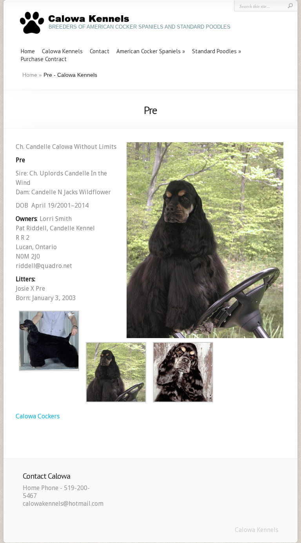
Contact (99, 51)
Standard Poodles (214, 51)
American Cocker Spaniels (148, 51)
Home (28, 51)
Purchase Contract (44, 59)
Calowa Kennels (62, 51)
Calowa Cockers (38, 416)
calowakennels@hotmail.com (63, 503)
